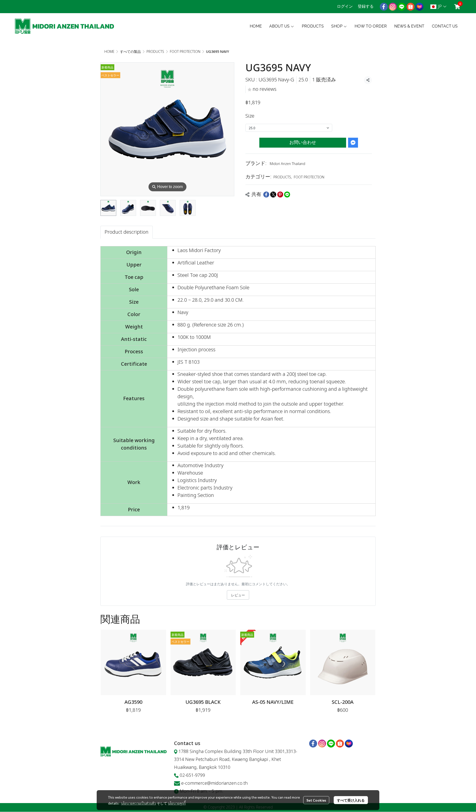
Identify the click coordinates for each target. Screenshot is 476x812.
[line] (402, 7)
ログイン (345, 6)
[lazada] (419, 7)
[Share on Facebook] (266, 194)
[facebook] (384, 7)
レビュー (238, 595)
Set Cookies (316, 800)
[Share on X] (273, 194)
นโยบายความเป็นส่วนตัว (138, 803)
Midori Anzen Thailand (287, 163)
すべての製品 (130, 51)
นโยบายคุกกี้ (177, 803)
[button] (438, 6)
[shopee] (411, 7)
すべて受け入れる (351, 800)
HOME (109, 51)
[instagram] (393, 7)
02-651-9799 (192, 775)
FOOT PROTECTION (185, 51)
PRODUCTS (155, 51)
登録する (366, 6)
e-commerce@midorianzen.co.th (214, 783)
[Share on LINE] (287, 194)
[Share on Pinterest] (280, 194)
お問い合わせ (302, 142)
